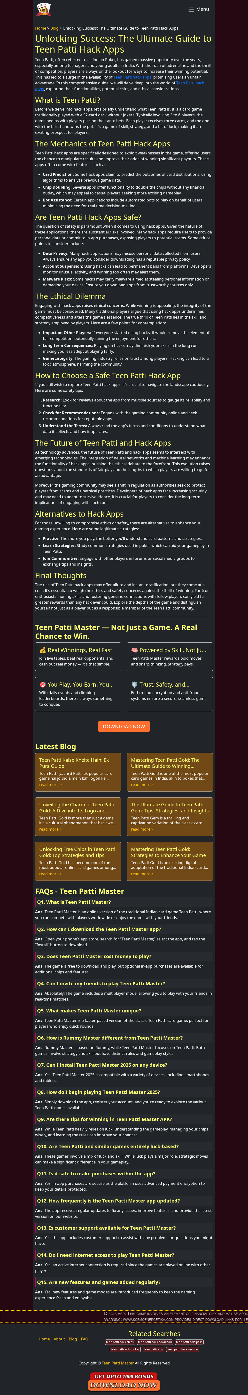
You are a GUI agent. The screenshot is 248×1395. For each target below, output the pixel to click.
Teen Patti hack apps (132, 77)
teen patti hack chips (120, 1342)
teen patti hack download (155, 1342)
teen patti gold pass (189, 1342)
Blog (54, 28)
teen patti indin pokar (125, 1349)
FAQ (84, 1339)
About (59, 1339)
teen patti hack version (182, 1349)
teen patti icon (153, 1349)
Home (40, 28)
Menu (202, 9)
